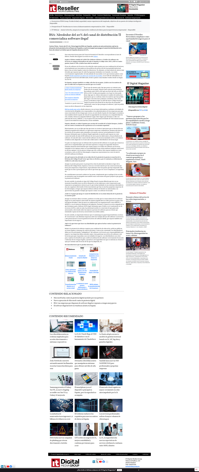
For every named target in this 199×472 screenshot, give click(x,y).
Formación (87, 15)
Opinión (130, 15)
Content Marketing (104, 15)
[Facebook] (136, 1)
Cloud (94, 15)
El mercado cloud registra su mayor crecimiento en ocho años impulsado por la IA (110, 390)
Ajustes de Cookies (106, 454)
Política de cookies (91, 454)
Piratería (56, 68)
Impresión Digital (78, 18)
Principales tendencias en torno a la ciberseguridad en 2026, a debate (137, 233)
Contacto (135, 454)
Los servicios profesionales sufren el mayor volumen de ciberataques (109, 416)
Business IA (120, 18)
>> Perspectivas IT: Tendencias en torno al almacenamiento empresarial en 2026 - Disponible (82, 26)
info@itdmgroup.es (132, 466)
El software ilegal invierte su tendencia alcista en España (75, 306)
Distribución (56, 66)
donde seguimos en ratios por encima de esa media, (86, 75)
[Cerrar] (138, 469)
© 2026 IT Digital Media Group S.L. (60, 454)
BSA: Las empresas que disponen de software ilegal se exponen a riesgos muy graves (85, 303)
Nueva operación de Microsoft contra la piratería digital (74, 300)
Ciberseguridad (69, 15)
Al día (52, 15)
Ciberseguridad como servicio (105, 18)
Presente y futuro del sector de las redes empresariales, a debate (137, 199)
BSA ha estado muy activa (73, 109)
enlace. (95, 56)
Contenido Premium (119, 15)
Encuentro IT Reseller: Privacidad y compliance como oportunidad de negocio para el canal (138, 38)
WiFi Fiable (89, 18)
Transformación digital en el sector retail (70, 286)
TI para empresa (65, 18)
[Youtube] (134, 1)
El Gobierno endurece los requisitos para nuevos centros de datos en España (86, 416)
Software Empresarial (132, 18)
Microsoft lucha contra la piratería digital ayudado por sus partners (79, 298)
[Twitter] (132, 1)
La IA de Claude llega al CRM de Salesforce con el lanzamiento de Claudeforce (85, 337)
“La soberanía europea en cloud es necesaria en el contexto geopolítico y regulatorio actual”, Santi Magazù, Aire (136, 157)
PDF (140, 110)
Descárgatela (133, 9)
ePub (145, 110)
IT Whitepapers (139, 15)
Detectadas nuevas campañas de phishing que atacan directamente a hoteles (61, 440)
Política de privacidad (121, 454)
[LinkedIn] (129, 1)
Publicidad (145, 454)
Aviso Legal (77, 454)
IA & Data (79, 15)
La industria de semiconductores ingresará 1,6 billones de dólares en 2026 (61, 416)
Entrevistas (59, 15)
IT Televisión (54, 18)
